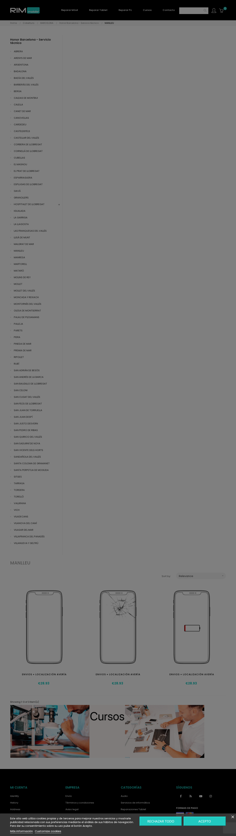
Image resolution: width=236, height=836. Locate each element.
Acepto (204, 821)
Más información (21, 831)
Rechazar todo (160, 821)
